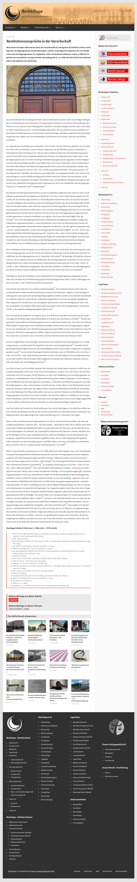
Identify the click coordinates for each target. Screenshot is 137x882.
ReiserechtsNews (107, 337)
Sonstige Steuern (15, 856)
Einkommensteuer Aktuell (110, 304)
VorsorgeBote (106, 390)
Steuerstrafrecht (17, 759)
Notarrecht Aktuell (108, 333)
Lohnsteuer (15, 845)
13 (45, 361)
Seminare (108, 757)
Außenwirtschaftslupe (109, 203)
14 (65, 443)
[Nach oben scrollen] (133, 878)
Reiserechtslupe (107, 258)
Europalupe (105, 218)
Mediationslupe (106, 247)
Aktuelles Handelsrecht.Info (111, 293)
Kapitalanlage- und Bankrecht (114, 158)
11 (73, 344)
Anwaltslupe (105, 199)
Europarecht (105, 101)
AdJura (107, 772)
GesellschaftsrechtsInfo (109, 315)
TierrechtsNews (107, 348)
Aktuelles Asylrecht (108, 289)
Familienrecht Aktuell (109, 308)
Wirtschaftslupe (107, 277)
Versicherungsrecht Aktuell (111, 356)
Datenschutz (105, 412)
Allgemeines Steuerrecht (18, 822)
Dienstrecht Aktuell (108, 300)
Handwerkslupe (107, 221)
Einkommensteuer (110, 127)
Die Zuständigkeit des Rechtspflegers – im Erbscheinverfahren (35, 638)
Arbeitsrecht (105, 97)
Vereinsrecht (107, 178)
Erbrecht (78, 468)
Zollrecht (104, 187)
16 (31, 466)
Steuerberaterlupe (108, 262)
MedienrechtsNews (108, 330)
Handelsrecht (108, 154)
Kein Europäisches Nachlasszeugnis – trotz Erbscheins (58, 638)
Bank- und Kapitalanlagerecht (22, 792)
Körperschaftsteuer (18, 842)
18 (66, 503)
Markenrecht (107, 162)
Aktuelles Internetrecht (109, 296)
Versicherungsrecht (110, 165)
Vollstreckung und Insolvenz (113, 182)
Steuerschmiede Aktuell (110, 344)
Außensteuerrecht (109, 123)
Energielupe (105, 214)
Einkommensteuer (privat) (20, 836)
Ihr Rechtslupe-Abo (41, 27)
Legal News (105, 326)
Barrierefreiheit (106, 415)
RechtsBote (105, 379)
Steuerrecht (105, 119)
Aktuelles (24, 27)
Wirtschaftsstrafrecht (19, 763)
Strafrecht (105, 139)
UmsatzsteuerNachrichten (111, 352)
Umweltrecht (16, 777)
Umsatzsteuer (108, 134)
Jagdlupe (104, 236)
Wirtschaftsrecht (107, 147)
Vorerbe (26, 609)
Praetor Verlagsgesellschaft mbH (42, 871)
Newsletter (109, 753)
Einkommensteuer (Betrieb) (21, 832)
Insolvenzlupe (106, 229)
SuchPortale (109, 760)
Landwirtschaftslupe (108, 244)
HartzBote (105, 375)
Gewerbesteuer (16, 839)
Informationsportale (112, 749)
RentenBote (105, 382)
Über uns (59, 27)
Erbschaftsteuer (109, 131)
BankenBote (105, 371)
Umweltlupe (105, 269)
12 (19, 351)
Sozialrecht (105, 115)
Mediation (105, 112)
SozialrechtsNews (107, 341)
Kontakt (104, 402)
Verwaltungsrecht (107, 143)
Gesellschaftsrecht (110, 151)
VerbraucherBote (107, 386)
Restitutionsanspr (15, 609)
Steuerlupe (105, 266)
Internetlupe (105, 233)
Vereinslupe (105, 273)
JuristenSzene (106, 319)
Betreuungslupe (107, 210)
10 (79, 317)
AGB (102, 408)
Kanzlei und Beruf (107, 108)
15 (51, 460)
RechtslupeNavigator (109, 255)
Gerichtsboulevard (108, 311)
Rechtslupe (32, 11)
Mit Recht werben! (111, 776)
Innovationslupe (107, 225)
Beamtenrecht (16, 771)
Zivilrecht (104, 171)
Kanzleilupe (105, 240)
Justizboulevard (107, 322)
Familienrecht (106, 104)
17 (43, 497)
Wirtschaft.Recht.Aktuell (110, 359)
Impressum (105, 405)
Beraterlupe (105, 207)
